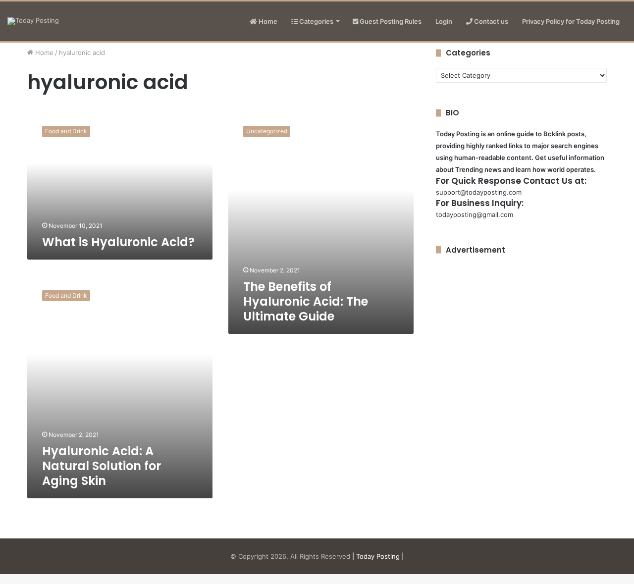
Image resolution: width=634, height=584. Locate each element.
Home (267, 21)
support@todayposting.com (479, 192)
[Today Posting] (33, 21)
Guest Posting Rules (390, 21)
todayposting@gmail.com (474, 214)
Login (443, 21)
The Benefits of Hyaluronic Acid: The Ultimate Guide (305, 301)
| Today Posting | (378, 556)
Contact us (490, 21)
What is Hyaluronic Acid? (118, 242)
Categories (315, 21)
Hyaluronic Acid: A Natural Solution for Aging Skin (101, 466)
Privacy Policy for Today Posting (571, 21)
